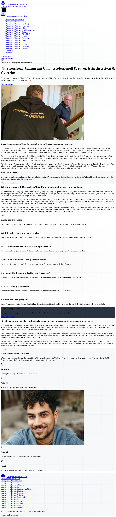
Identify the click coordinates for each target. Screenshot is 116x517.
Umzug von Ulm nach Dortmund (17, 38)
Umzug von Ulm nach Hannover (17, 44)
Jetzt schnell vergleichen (9, 183)
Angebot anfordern (19, 6)
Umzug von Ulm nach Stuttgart (16, 32)
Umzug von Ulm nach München (17, 26)
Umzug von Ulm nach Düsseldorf (17, 34)
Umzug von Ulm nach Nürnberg (17, 46)
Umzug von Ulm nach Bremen (16, 42)
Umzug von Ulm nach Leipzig (16, 36)
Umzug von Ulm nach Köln (15, 28)
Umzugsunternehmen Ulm (14, 20)
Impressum (9, 50)
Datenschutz (9, 52)
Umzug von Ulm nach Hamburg (17, 24)
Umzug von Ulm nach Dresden (16, 48)
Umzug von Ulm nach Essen (15, 40)
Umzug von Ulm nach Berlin (15, 22)
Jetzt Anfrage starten (8, 317)
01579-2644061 (6, 6)
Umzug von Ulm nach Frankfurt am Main (20, 30)
